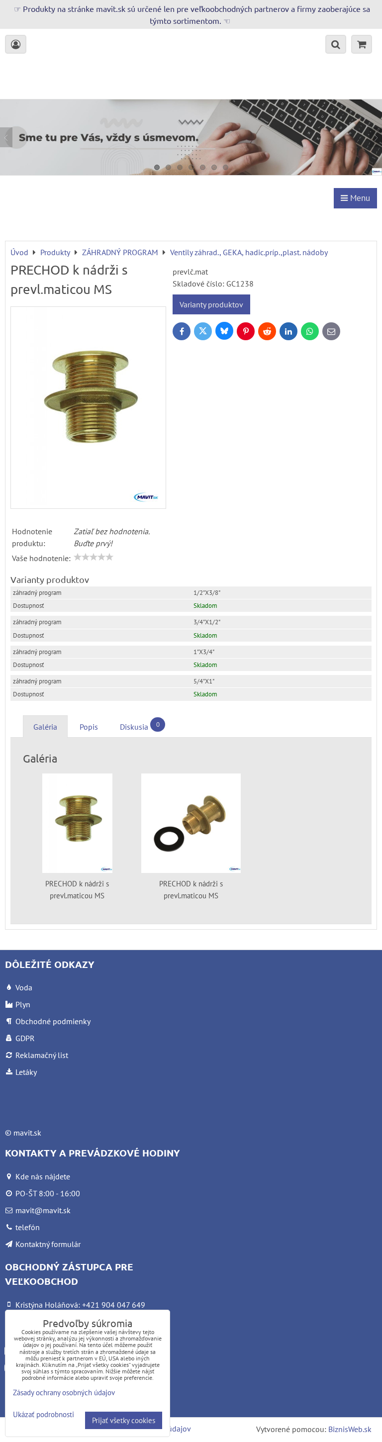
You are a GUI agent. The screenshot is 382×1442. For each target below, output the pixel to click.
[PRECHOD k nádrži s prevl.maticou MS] (88, 407)
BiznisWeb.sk (350, 1429)
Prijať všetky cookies (123, 1420)
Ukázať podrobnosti (43, 1415)
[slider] (93, 557)
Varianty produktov (211, 304)
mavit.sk (27, 1133)
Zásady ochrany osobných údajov (64, 1392)
